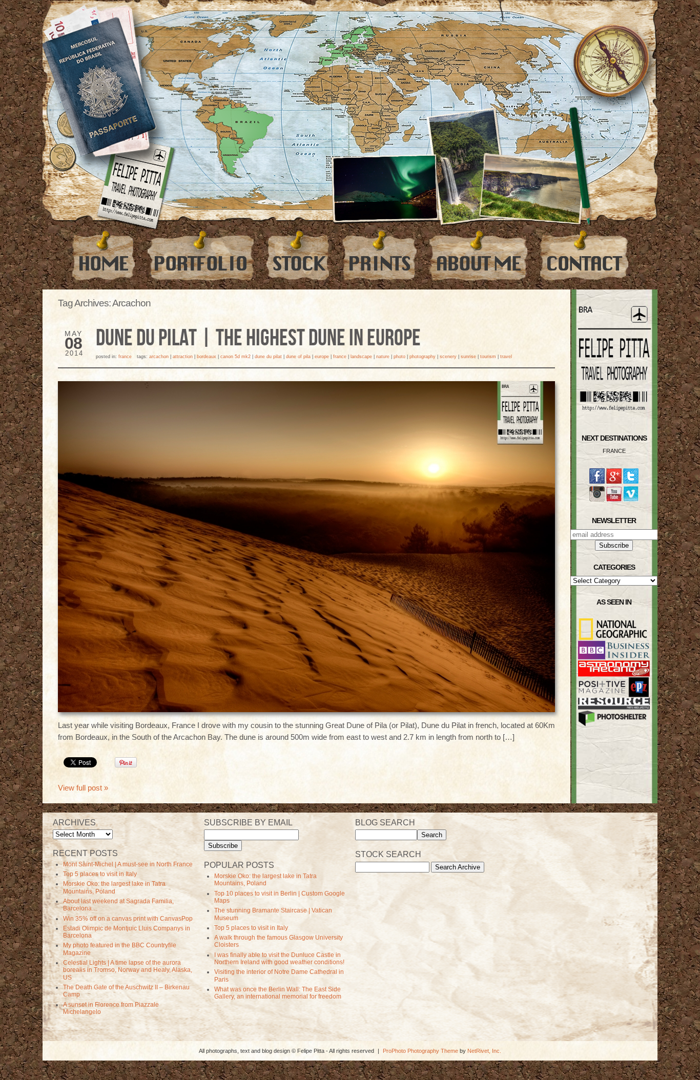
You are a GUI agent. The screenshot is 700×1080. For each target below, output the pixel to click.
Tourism (488, 356)
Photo (399, 356)
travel (506, 356)
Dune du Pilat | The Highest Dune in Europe (258, 338)
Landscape (361, 356)
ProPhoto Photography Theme (420, 1051)
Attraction (183, 356)
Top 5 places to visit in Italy (100, 874)
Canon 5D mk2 (235, 356)
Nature (382, 356)
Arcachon (159, 356)
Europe (322, 356)
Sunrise (468, 356)
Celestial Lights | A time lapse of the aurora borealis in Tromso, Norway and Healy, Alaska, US (127, 970)
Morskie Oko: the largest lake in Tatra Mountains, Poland (114, 887)
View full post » (83, 787)
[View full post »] (306, 546)
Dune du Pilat (268, 356)
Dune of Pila (298, 356)
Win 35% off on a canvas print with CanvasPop (128, 918)
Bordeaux (206, 356)
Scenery (448, 356)
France (125, 356)
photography (422, 356)
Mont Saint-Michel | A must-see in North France (128, 864)
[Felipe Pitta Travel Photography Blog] (103, 255)
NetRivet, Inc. (484, 1051)
